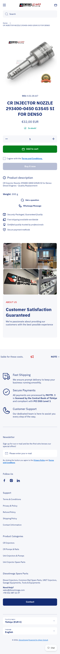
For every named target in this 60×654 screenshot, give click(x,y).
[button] (55, 5)
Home (5, 23)
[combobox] (30, 14)
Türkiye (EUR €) (13, 622)
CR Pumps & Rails (11, 549)
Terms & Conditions (12, 499)
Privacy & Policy (10, 505)
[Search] (5, 14)
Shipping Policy (10, 518)
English (9, 632)
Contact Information (12, 525)
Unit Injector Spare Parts (14, 562)
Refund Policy (9, 512)
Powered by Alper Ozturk (38, 640)
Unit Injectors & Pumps (13, 555)
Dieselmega (23, 640)
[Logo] (30, 5)
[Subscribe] (53, 453)
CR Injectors (8, 543)
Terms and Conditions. (32, 158)
